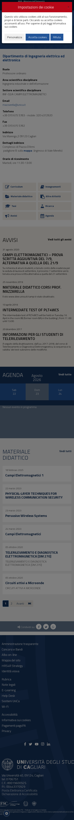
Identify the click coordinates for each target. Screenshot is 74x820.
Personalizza (14, 37)
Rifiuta (57, 37)
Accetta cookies (37, 37)
